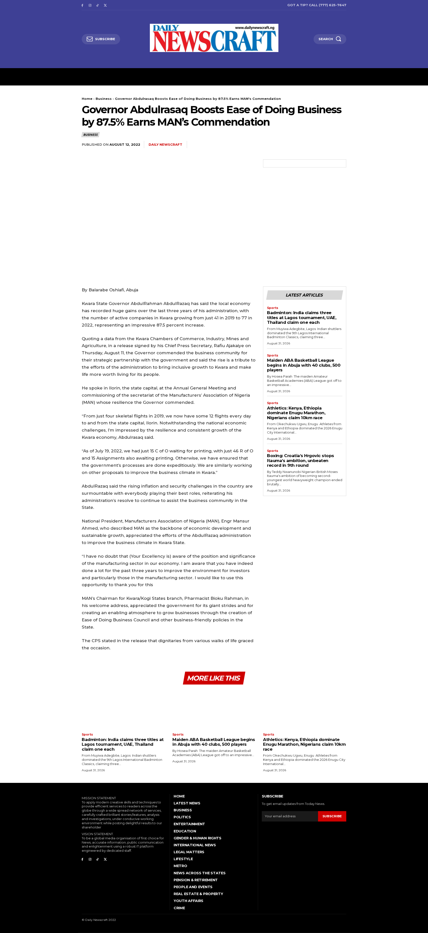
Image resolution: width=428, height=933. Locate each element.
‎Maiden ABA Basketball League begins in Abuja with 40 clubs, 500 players (303, 365)
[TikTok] (97, 5)
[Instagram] (90, 5)
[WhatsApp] (329, 145)
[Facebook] (82, 5)
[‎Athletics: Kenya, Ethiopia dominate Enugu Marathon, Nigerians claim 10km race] (304, 709)
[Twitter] (105, 5)
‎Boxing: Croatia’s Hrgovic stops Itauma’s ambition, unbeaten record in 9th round (300, 460)
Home (87, 99)
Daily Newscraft (165, 144)
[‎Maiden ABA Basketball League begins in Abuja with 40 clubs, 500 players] (214, 709)
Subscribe (332, 816)
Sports (272, 308)
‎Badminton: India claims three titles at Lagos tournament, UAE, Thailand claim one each (301, 317)
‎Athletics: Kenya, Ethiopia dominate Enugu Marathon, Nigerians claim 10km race (296, 413)
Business (104, 99)
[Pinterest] (318, 145)
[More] (341, 145)
